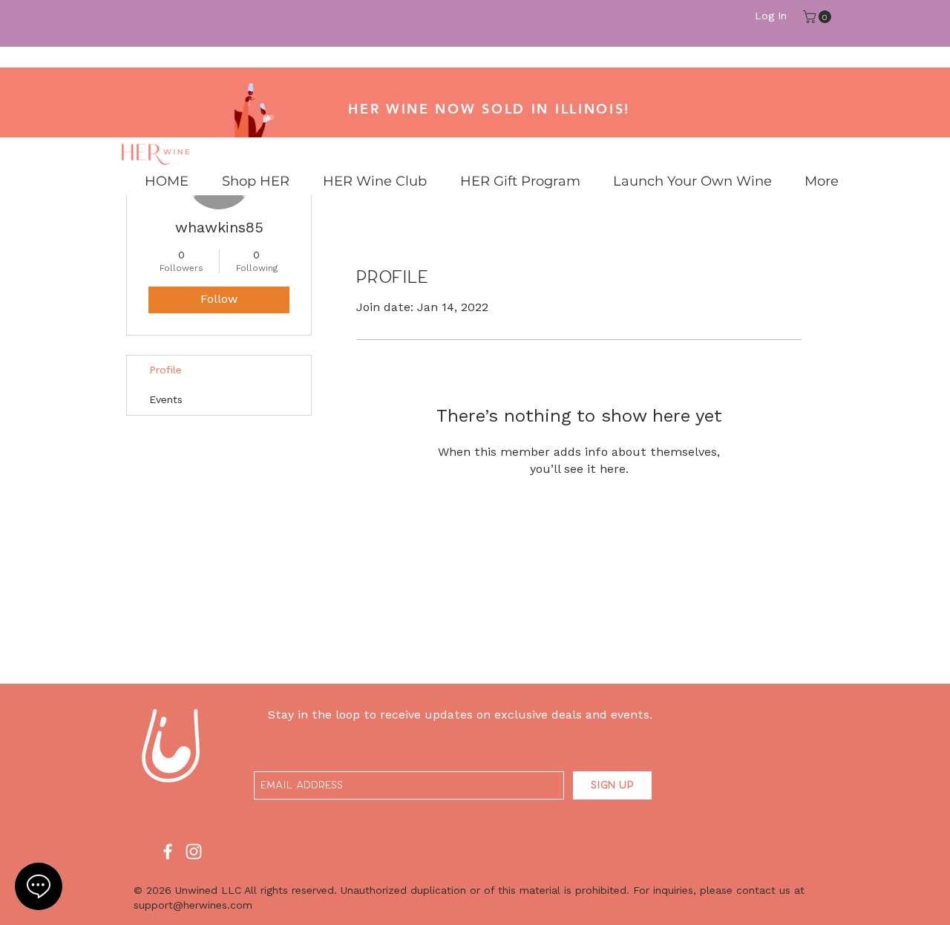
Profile (165, 370)
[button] (818, 16)
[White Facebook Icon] (167, 851)
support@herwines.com (193, 906)
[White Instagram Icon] (193, 851)
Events (166, 400)
